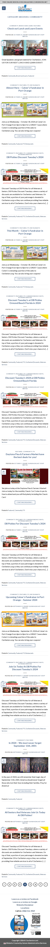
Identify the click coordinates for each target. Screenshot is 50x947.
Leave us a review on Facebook (25, 899)
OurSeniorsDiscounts (34, 153)
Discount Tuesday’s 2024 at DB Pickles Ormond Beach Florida (25, 379)
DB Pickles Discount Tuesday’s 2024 (25, 157)
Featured (37, 25)
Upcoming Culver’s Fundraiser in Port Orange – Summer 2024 (25, 598)
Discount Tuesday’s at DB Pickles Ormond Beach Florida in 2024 (25, 301)
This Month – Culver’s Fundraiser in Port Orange (25, 232)
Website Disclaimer (25, 905)
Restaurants (35, 85)
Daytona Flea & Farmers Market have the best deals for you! (25, 455)
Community (13, 25)
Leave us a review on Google (25, 902)
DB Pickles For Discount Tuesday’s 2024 (25, 523)
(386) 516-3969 (28, 911)
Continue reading (25, 68)
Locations (25, 908)
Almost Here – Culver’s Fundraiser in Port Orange (25, 89)
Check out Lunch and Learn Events (25, 28)
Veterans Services (25, 154)
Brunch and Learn (26, 25)
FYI (28, 85)
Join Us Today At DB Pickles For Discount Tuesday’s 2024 (25, 668)
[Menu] (4, 8)
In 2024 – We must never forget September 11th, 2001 (25, 744)
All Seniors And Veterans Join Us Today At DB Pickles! (25, 814)
